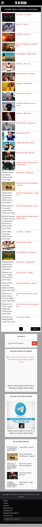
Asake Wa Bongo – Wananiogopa (26, 252)
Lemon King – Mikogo (23, 317)
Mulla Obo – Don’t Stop (23, 64)
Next (35, 329)
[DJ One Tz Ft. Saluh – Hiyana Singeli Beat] (13, 466)
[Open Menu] (2, 3)
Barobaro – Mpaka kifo (23, 113)
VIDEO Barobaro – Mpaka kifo (25, 123)
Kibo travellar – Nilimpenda (24, 172)
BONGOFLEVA (8, 508)
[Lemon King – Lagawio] (13, 448)
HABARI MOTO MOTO (11, 513)
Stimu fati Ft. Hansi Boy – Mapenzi (26, 283)
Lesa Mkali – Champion (23, 232)
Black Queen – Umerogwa (24, 93)
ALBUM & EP (7, 511)
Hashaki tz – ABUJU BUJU (24, 83)
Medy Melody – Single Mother (25, 262)
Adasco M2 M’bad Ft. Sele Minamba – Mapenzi (27, 455)
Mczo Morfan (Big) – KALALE (25, 153)
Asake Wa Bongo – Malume (24, 242)
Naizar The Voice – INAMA (24, 272)
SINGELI (6, 506)
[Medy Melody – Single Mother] (13, 484)
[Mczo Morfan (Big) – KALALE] (13, 475)
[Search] (34, 343)
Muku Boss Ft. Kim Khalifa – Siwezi (27, 206)
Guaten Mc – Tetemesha (23, 14)
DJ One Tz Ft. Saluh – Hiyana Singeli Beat (26, 464)
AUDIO (5, 503)
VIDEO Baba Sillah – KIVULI (25, 143)
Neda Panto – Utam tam (23, 34)
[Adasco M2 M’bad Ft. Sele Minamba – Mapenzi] (13, 457)
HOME (5, 501)
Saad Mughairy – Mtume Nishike (26, 54)
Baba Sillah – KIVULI (23, 133)
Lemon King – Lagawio (26, 447)
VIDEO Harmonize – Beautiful (25, 73)
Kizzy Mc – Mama (22, 24)
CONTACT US (8, 515)
